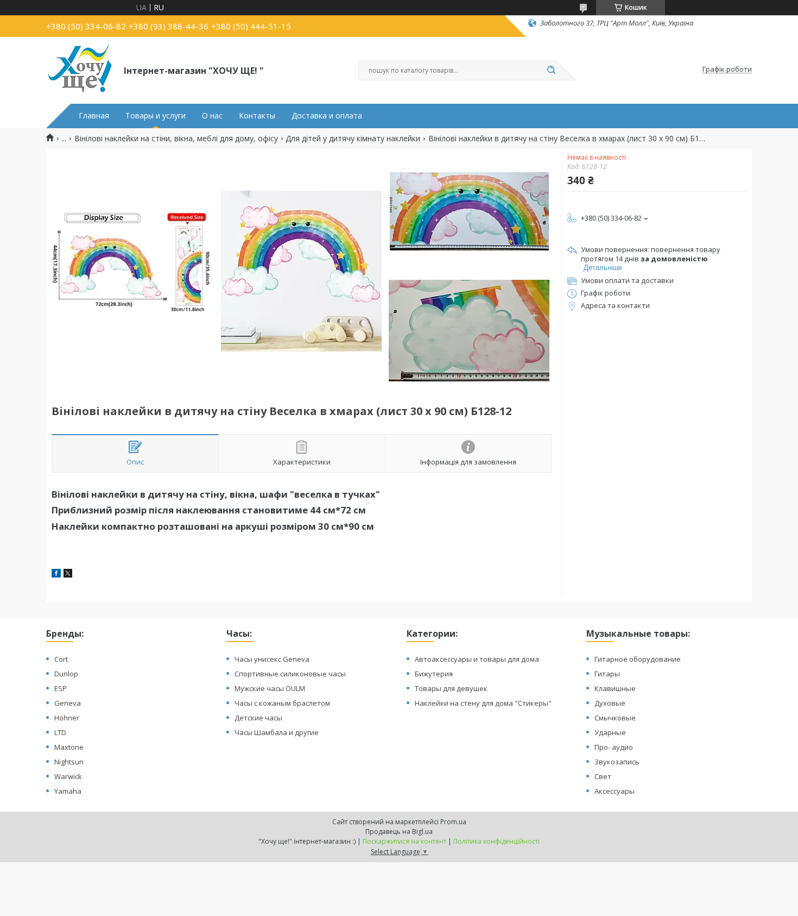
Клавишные (615, 688)
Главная (94, 116)
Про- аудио (613, 747)
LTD (60, 732)
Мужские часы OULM (270, 688)
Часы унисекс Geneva (272, 659)
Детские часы (258, 718)
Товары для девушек (451, 688)
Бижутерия (434, 674)
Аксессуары (614, 791)
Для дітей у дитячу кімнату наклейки (353, 138)
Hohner (66, 718)
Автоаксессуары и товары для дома (477, 659)
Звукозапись (616, 762)
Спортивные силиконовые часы (290, 674)
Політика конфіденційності (496, 841)
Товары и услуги (155, 116)
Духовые (609, 703)
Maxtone (69, 747)
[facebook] (56, 574)
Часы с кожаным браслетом (282, 703)
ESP (60, 688)
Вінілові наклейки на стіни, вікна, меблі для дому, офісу (176, 138)
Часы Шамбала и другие (277, 732)
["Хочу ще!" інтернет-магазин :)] (80, 69)
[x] (68, 574)
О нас (212, 116)
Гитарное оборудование (637, 659)
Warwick (68, 776)
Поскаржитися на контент (404, 841)
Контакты (257, 116)
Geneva (67, 703)
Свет (602, 776)
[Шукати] (551, 70)
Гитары (607, 674)
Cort (61, 659)
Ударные (610, 732)
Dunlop (66, 674)
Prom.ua (453, 821)
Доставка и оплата (327, 116)
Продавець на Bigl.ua (399, 831)
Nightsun (69, 762)
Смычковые (615, 718)
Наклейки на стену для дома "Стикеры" (483, 703)
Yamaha (67, 791)
